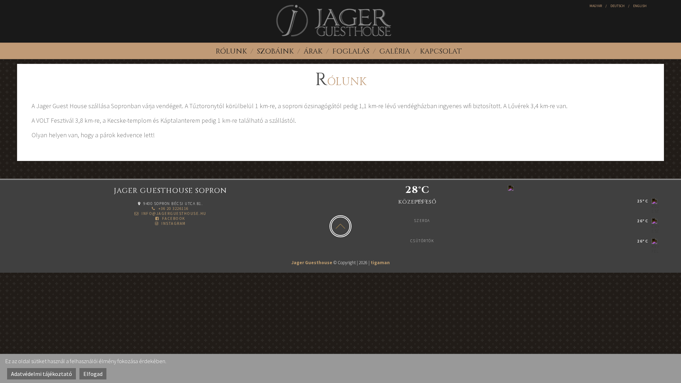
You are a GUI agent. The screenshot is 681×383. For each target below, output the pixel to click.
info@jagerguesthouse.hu (173, 213)
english (640, 6)
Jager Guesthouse (311, 263)
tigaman (380, 263)
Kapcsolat (441, 51)
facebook (173, 218)
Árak (313, 51)
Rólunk (231, 51)
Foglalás (350, 51)
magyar (595, 6)
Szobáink (275, 51)
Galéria (394, 51)
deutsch (617, 6)
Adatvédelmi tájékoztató (41, 373)
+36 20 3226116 (173, 208)
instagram (173, 223)
